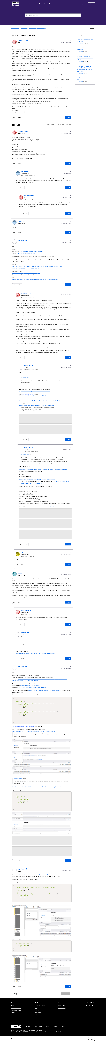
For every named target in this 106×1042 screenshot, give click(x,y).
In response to (28, 175)
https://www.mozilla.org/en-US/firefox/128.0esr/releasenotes (27, 268)
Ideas (23, 4)
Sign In (91, 3)
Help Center (61, 1005)
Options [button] (92, 28)
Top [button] (13, 1038)
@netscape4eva (25, 377)
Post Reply (65, 994)
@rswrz (19, 644)
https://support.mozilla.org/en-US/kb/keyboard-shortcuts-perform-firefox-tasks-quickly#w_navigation (37, 787)
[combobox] (53, 15)
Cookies (55, 1026)
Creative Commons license (62, 1031)
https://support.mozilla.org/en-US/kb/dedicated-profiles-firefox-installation (37, 479)
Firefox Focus (38, 1012)
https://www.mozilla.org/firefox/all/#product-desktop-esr (26, 273)
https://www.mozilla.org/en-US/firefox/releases (31, 251)
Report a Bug (62, 1008)
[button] (14, 117)
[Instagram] (89, 1005)
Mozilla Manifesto (16, 1008)
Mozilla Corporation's (17, 1030)
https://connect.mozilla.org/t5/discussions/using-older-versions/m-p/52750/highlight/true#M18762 (36, 279)
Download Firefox (40, 1005)
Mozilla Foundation (16, 1010)
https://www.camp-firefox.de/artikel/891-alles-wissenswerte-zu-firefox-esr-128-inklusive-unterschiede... (37, 266)
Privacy (47, 1026)
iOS (36, 1008)
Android (37, 1010)
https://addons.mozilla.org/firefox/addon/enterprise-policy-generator (45, 690)
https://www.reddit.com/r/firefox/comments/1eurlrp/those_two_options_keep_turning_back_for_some (42, 679)
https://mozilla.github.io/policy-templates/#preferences (32, 687)
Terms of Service (38, 1026)
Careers (13, 1012)
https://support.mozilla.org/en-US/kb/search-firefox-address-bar (34, 391)
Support (83, 4)
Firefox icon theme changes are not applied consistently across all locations (85, 58)
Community (42, 4)
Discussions (32, 4)
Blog (36, 1014)
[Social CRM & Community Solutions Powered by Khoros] (91, 1039)
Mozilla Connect (15, 4)
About (12, 1005)
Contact (63, 1026)
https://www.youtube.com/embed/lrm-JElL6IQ (45, 506)
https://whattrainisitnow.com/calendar (26, 253)
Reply (68, 117)
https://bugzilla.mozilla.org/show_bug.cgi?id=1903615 (25, 680)
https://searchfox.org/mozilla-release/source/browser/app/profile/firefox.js (37, 405)
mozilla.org (28, 1026)
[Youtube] (92, 1005)
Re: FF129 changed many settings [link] (37, 28)
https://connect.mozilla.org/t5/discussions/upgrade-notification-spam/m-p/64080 (35, 653)
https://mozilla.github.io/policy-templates (30, 685)
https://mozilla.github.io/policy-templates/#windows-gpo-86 (33, 874)
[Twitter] (86, 1005)
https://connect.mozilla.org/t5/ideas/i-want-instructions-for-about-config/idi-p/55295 (39, 400)
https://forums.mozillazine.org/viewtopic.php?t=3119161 (32, 395)
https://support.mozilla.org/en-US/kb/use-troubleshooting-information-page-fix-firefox (33, 731)
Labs (50, 4)
